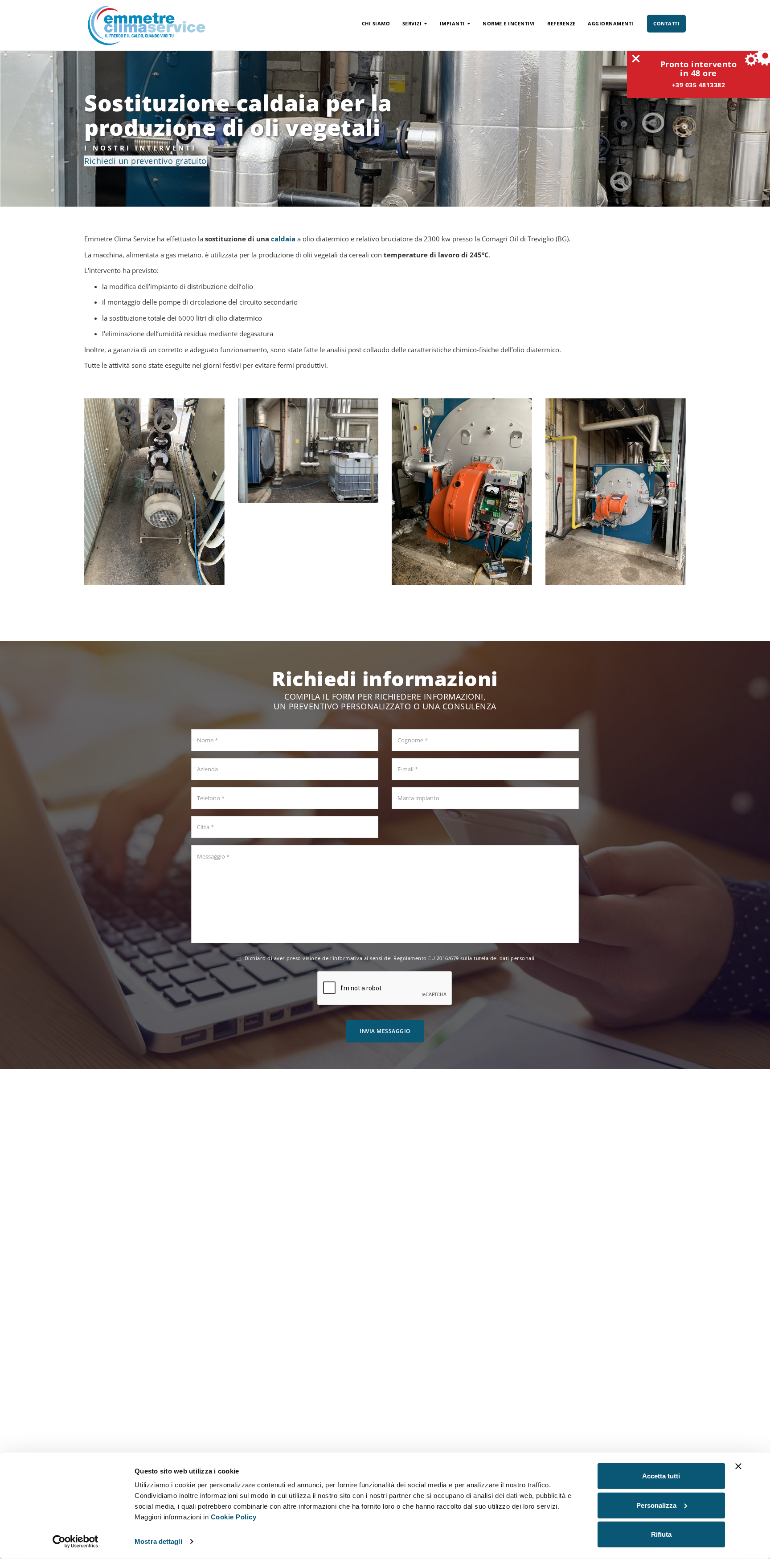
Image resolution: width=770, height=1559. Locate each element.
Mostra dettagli (158, 1541)
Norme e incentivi (509, 23)
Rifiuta (661, 1534)
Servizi (412, 23)
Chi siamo (376, 23)
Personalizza (656, 1505)
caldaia (283, 238)
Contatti (666, 23)
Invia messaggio (385, 1031)
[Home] (146, 24)
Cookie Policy (234, 1517)
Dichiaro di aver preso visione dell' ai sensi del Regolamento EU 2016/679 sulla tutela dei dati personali (390, 958)
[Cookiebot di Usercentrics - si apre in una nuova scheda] (76, 1541)
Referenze (561, 23)
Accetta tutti (661, 1476)
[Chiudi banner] (738, 1466)
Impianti (452, 23)
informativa (348, 958)
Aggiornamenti (611, 23)
